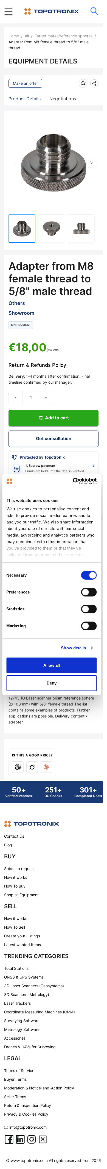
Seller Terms (15, 1096)
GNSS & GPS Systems (24, 977)
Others (17, 303)
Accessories (15, 1038)
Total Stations (16, 968)
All (27, 36)
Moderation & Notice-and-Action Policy (39, 1088)
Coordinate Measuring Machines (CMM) (39, 1012)
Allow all (51, 665)
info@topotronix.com (28, 1127)
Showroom (21, 313)
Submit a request (19, 868)
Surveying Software (22, 1020)
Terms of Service (19, 1070)
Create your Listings (22, 936)
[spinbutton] (31, 397)
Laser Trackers (17, 1003)
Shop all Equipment (21, 894)
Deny (52, 683)
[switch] (89, 592)
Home (14, 36)
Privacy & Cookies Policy (26, 1114)
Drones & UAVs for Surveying (30, 1046)
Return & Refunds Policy (37, 365)
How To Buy (15, 886)
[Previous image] (16, 163)
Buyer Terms (15, 1079)
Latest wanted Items (22, 944)
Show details (73, 648)
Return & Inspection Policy (27, 1105)
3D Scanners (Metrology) (26, 994)
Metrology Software (22, 1029)
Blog (8, 845)
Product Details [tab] (25, 98)
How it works (15, 877)
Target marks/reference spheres (63, 36)
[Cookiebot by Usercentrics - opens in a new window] (73, 481)
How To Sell (14, 927)
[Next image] (91, 163)
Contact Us (14, 836)
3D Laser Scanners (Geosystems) (34, 985)
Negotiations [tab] (62, 98)
